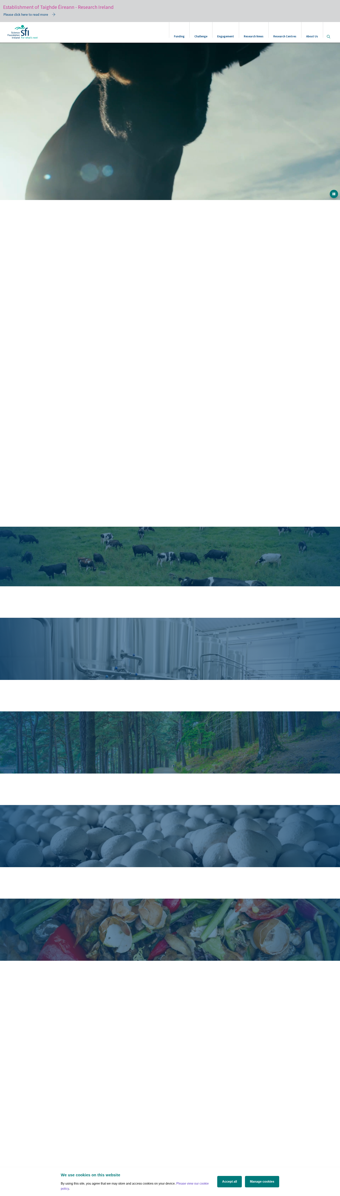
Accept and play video (170, 510)
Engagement (225, 36)
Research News (253, 36)
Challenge (200, 36)
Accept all (229, 1181)
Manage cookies (262, 1181)
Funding (179, 36)
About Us (312, 36)
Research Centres (284, 36)
